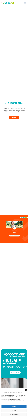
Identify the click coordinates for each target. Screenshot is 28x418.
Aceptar (14, 406)
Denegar (14, 410)
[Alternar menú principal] (25, 2)
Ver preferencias (14, 414)
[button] (26, 390)
